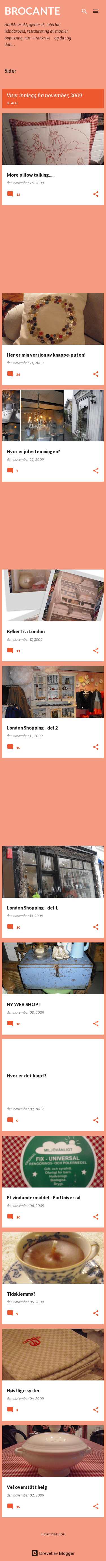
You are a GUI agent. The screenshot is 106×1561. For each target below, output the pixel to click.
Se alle (13, 103)
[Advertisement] (53, 249)
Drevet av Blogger (56, 1553)
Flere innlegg (53, 1534)
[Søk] (84, 11)
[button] (95, 194)
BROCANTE (32, 11)
